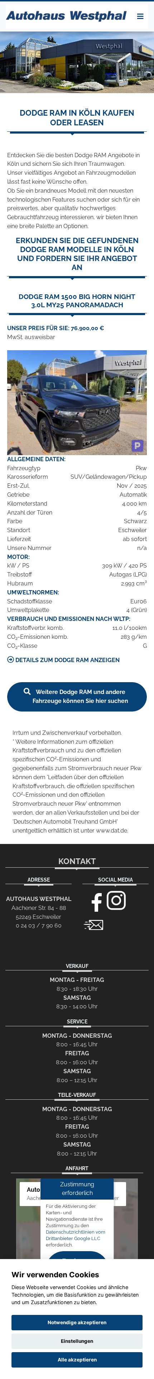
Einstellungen (77, 1341)
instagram (116, 900)
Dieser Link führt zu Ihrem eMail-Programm (93, 924)
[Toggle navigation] (140, 16)
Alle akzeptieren (77, 1360)
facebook (93, 900)
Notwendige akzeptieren (77, 1322)
